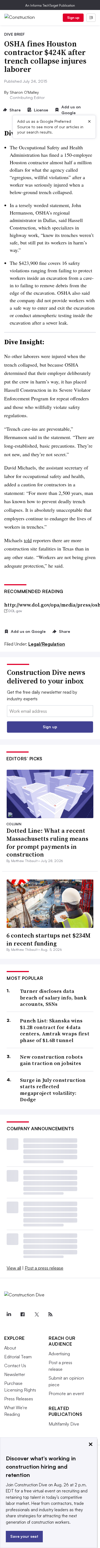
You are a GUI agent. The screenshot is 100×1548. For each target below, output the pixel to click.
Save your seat (24, 1536)
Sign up (73, 17)
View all (14, 1268)
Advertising (59, 1353)
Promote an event (66, 1393)
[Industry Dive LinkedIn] (8, 1314)
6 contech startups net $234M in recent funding (48, 939)
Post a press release (44, 1268)
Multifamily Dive (64, 1424)
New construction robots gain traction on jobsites (51, 1060)
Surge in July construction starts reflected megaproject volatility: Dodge (53, 1090)
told (28, 540)
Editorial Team (18, 1356)
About (10, 1348)
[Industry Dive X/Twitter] (36, 1314)
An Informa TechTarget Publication (50, 5)
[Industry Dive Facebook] (22, 1314)
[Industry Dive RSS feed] (50, 1314)
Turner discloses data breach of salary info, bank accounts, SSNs (53, 997)
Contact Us (15, 1365)
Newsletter (14, 1374)
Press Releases (18, 1398)
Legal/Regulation (46, 644)
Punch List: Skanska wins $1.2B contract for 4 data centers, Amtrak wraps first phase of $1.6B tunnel (54, 1030)
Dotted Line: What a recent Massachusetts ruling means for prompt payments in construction (47, 842)
